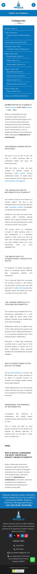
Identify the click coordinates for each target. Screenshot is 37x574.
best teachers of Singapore (15, 181)
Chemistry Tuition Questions (16, 49)
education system (16, 207)
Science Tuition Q (13, 80)
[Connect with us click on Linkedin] (22, 535)
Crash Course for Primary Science (18, 35)
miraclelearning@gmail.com (20, 553)
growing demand (14, 373)
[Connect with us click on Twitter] (14, 535)
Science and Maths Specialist (15, 96)
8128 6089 (19, 549)
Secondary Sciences (14, 72)
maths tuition (19, 173)
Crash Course (9, 33)
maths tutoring (19, 288)
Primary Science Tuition (15, 76)
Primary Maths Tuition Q (15, 64)
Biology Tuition (10, 28)
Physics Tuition (10, 89)
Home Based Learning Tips (14, 42)
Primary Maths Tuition (14, 56)
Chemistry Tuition (11, 46)
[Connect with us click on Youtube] (18, 535)
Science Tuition (10, 69)
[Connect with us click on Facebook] (10, 535)
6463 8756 (19, 545)
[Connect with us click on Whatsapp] (32, 559)
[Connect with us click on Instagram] (26, 535)
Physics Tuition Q (12, 91)
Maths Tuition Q (12, 60)
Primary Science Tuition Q (15, 84)
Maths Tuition (9, 54)
